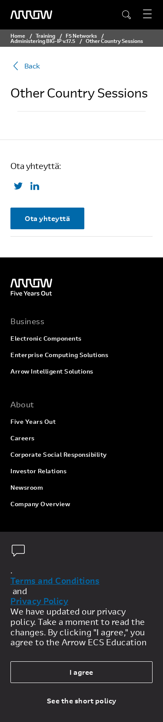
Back (32, 65)
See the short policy (81, 700)
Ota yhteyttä (47, 218)
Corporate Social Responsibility (58, 454)
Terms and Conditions (55, 581)
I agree (81, 671)
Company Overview (40, 504)
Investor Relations (38, 471)
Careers (22, 438)
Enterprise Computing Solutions (59, 355)
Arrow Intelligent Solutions (51, 371)
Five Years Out (33, 421)
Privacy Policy (39, 601)
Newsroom (26, 487)
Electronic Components (46, 338)
